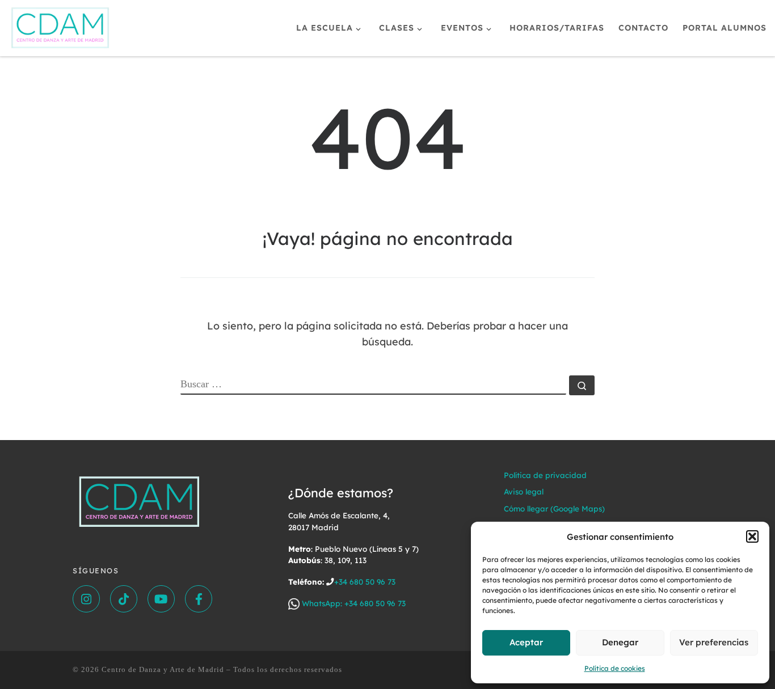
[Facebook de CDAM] (198, 598)
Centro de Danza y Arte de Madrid (163, 669)
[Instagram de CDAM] (86, 598)
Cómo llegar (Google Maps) (554, 508)
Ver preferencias (713, 642)
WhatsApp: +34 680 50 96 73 (353, 603)
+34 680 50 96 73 (364, 581)
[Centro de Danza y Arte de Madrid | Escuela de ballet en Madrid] (60, 26)
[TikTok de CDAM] (123, 598)
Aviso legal (524, 491)
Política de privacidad (545, 475)
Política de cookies (614, 668)
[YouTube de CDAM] (161, 598)
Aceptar (526, 642)
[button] (752, 536)
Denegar (620, 642)
